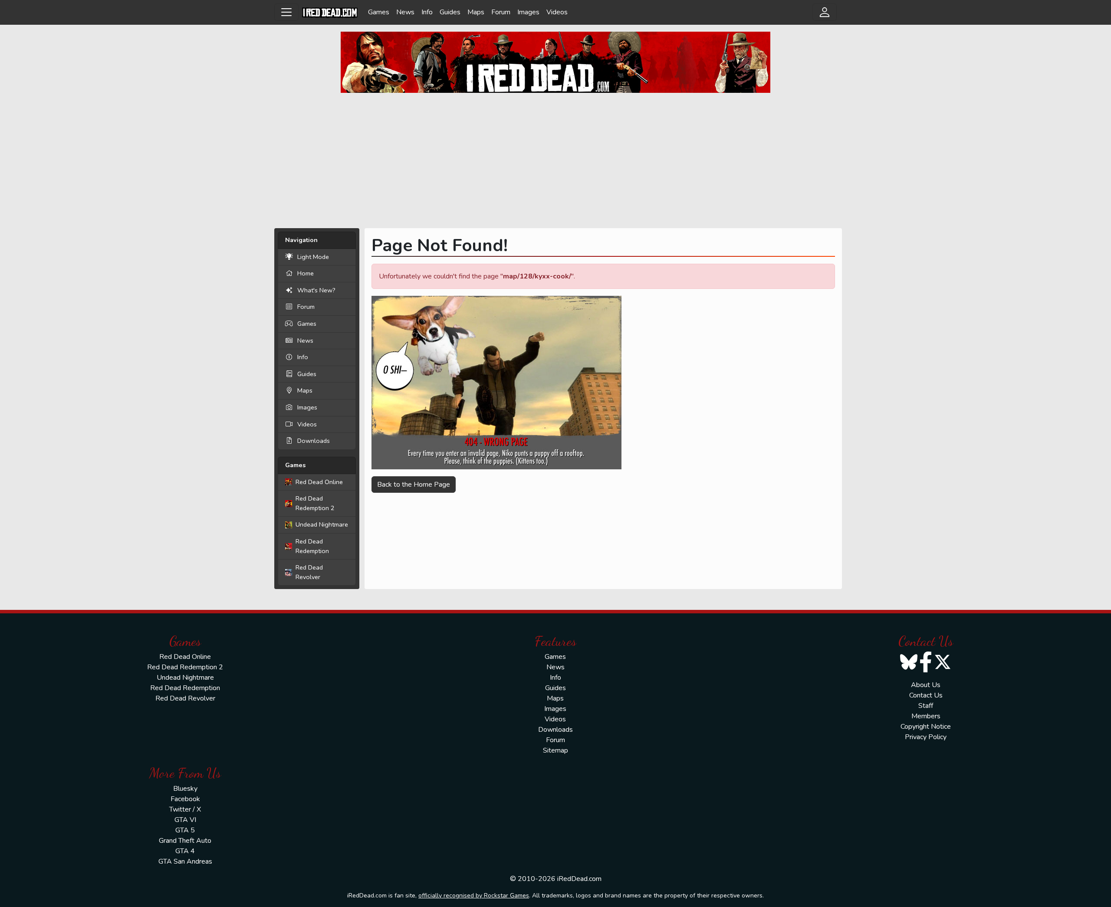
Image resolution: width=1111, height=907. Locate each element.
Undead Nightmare (322, 524)
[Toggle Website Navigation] (286, 12)
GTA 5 (185, 830)
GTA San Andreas (185, 861)
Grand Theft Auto (185, 840)
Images (528, 12)
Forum (500, 12)
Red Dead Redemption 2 (315, 503)
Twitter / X (185, 809)
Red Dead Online (319, 482)
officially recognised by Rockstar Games (473, 895)
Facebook (185, 799)
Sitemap (555, 750)
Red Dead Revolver (309, 572)
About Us (925, 685)
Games (378, 12)
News (405, 12)
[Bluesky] (908, 667)
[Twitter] (942, 667)
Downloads (313, 440)
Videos (557, 12)
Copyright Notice (926, 726)
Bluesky (185, 788)
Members (925, 716)
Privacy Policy (926, 737)
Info (427, 12)
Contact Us (926, 695)
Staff (925, 706)
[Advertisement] (555, 160)
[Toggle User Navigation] (824, 12)
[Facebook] (925, 667)
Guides (450, 12)
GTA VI (185, 820)
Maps (475, 12)
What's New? (316, 290)
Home (305, 273)
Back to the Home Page (413, 484)
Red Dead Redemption (312, 546)
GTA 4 (185, 851)
